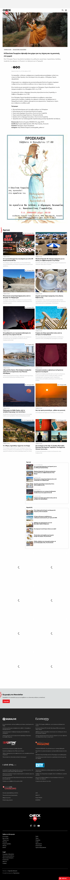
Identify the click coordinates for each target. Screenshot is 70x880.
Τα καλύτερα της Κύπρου (19, 49)
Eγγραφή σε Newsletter (8, 854)
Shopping (38, 840)
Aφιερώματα (39, 843)
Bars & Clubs (6, 838)
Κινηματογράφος (7, 843)
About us (5, 861)
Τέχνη (37, 838)
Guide (37, 842)
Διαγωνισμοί (39, 845)
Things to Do (7, 49)
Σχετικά (6, 230)
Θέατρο (4, 845)
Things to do (6, 256)
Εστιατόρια (5, 836)
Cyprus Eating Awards (41, 847)
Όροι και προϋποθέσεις (8, 856)
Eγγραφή (6, 701)
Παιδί (37, 836)
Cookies (5, 863)
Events (4, 847)
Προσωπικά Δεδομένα (8, 857)
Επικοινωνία (6, 859)
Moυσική (5, 842)
